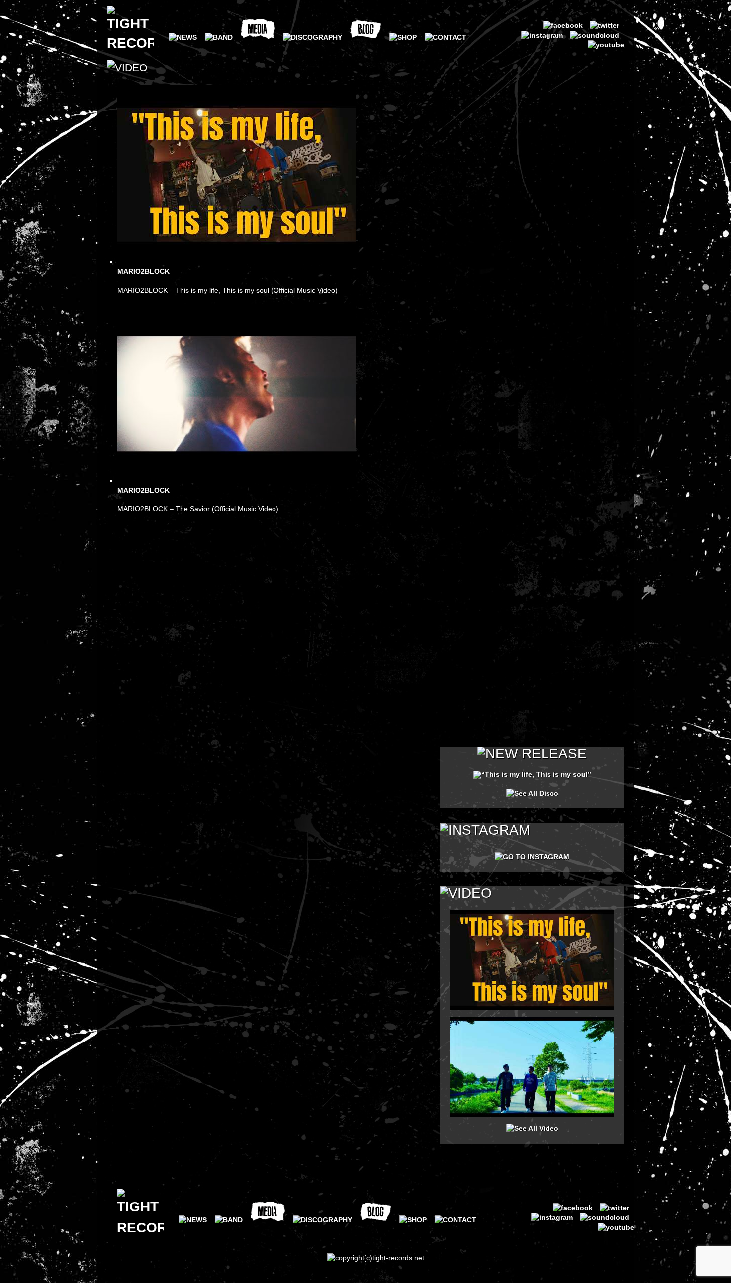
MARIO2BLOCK (143, 271)
